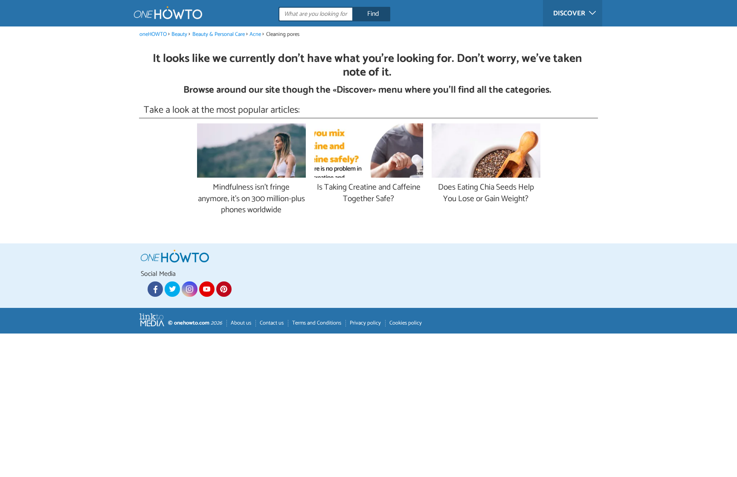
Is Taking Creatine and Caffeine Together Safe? (369, 193)
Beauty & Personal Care (219, 34)
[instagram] (189, 289)
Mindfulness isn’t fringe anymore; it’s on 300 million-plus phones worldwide (251, 199)
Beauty (179, 34)
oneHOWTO (153, 34)
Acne (255, 34)
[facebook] (155, 289)
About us (241, 323)
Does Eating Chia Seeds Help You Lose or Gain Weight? (486, 193)
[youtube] (207, 289)
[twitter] (172, 289)
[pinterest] (224, 289)
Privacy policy (365, 323)
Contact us (272, 323)
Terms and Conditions (316, 323)
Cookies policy (405, 323)
